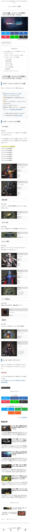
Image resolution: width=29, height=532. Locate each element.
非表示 (8, 42)
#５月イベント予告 (16, 93)
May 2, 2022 (19, 115)
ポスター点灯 (9, 63)
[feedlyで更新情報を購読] (21, 409)
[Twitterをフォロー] (7, 409)
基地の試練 (8, 61)
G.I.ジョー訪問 (9, 65)
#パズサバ (9, 93)
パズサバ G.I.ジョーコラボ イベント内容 (14, 55)
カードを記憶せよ (10, 67)
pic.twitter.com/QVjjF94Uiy (16, 109)
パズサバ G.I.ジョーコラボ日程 (12, 57)
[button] (23, 37)
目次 (13, 48)
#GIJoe (5, 93)
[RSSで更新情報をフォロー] (14, 412)
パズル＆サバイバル (6, 387)
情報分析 (8, 69)
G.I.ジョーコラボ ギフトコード (12, 70)
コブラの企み (9, 59)
